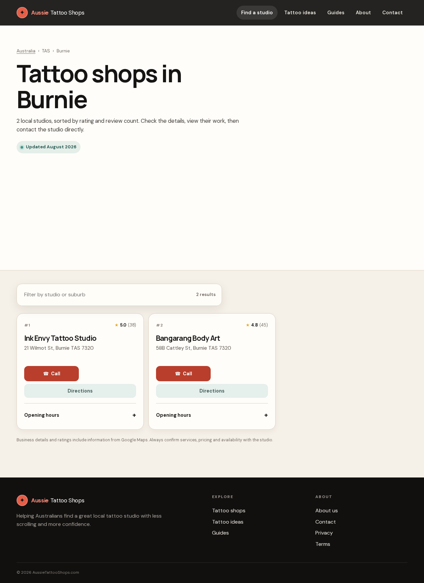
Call (51, 374)
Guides (335, 12)
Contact (392, 12)
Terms (322, 544)
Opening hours (80, 415)
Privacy (324, 532)
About (363, 12)
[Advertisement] (212, 204)
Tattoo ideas (300, 12)
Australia (26, 51)
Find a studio (257, 12)
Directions (80, 391)
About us (326, 510)
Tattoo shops (228, 510)
